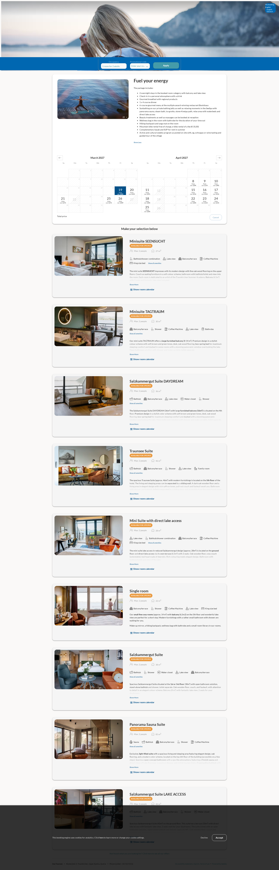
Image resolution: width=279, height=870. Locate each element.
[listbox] (270, 8)
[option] (270, 10)
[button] (60, 157)
